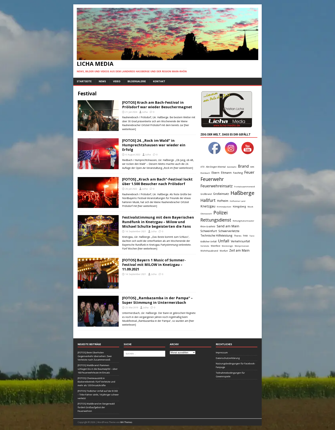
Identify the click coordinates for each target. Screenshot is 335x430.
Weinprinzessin (242, 246)
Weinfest (215, 245)
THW (245, 235)
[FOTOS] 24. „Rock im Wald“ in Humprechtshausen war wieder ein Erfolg (153, 145)
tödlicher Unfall (208, 241)
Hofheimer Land (237, 201)
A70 (202, 166)
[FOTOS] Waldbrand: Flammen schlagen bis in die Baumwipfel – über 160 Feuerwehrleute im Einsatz (98, 369)
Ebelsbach (205, 173)
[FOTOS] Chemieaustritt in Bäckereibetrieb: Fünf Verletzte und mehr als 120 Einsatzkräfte (96, 382)
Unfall (223, 240)
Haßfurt (207, 200)
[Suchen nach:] (144, 353)
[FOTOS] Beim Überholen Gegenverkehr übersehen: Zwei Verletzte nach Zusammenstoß (95, 356)
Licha (145, 111)
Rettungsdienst (215, 220)
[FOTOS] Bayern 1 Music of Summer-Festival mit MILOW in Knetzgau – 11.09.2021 (154, 264)
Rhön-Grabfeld (207, 226)
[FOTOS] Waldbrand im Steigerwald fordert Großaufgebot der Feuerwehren (96, 407)
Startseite (84, 81)
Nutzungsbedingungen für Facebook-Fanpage (235, 365)
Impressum (222, 352)
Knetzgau (207, 206)
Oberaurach (206, 213)
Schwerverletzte (228, 231)
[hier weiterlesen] (183, 168)
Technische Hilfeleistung (216, 235)
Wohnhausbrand (209, 250)
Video (116, 81)
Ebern (215, 173)
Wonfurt (224, 250)
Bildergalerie (137, 81)
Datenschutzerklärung (228, 358)
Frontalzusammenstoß (244, 186)
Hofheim (222, 201)
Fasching (238, 172)
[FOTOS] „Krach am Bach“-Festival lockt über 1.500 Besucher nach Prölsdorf (157, 181)
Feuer (249, 172)
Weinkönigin (227, 246)
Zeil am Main (239, 250)
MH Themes (126, 422)
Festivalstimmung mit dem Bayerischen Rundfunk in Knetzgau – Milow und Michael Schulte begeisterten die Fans (158, 222)
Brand (243, 166)
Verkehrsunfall (240, 241)
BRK (252, 167)
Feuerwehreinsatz (216, 185)
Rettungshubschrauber (243, 220)
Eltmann (226, 173)
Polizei (220, 212)
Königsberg (239, 206)
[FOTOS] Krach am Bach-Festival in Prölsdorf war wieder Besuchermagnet (157, 104)
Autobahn (231, 167)
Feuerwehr (212, 179)
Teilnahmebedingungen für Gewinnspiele (230, 374)
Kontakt (159, 81)
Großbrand (206, 194)
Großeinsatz (221, 194)
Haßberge (242, 192)
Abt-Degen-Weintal (216, 166)
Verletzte (204, 246)
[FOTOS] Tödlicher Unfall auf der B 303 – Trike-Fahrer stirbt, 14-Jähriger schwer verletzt (98, 394)
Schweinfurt (208, 231)
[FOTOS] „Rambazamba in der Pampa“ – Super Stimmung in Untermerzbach (157, 300)
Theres (237, 235)
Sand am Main (228, 226)
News (102, 81)
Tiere (251, 235)
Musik (250, 206)
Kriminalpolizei (224, 206)
